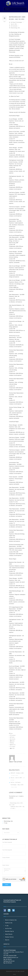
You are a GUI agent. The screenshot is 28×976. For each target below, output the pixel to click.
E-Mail (12, 748)
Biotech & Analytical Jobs (11, 920)
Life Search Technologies (16, 22)
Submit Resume (8, 934)
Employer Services (9, 937)
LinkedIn (13, 739)
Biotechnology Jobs (15, 27)
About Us (7, 939)
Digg (12, 742)
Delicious (13, 744)
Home (14, 974)
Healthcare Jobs (8, 922)
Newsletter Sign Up (9, 931)
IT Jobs (5, 823)
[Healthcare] (14, 870)
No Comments (14, 26)
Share (11, 733)
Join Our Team (8, 928)
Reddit (12, 741)
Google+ (13, 746)
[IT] (14, 871)
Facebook (13, 735)
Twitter (12, 737)
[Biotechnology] (14, 869)
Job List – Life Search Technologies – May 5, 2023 (17, 785)
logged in (17, 796)
